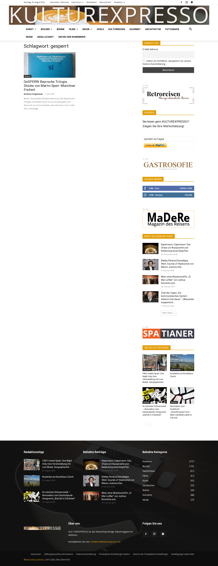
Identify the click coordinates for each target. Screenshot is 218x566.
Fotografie (172, 29)
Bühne (60, 29)
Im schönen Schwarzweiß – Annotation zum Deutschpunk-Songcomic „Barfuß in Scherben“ (58, 495)
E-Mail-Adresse (150, 49)
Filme (72, 29)
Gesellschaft (45, 36)
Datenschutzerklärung (86, 554)
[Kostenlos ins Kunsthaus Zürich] (182, 362)
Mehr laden (167, 312)
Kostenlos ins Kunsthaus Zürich (58, 477)
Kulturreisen (116, 29)
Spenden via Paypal (154, 138)
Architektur (153, 29)
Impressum (76, 2)
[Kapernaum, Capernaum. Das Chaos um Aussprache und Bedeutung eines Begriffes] (150, 248)
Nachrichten (176, 369)
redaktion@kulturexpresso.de (106, 541)
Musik (86, 29)
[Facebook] (181, 2)
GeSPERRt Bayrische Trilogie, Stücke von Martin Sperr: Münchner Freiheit (49, 86)
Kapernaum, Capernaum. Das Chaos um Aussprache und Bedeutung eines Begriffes (176, 247)
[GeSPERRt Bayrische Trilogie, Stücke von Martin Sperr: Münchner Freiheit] (49, 65)
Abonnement (105, 2)
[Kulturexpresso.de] (109, 15)
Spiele (100, 29)
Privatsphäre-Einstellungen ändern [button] (114, 554)
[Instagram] (186, 2)
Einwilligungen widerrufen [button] (182, 554)
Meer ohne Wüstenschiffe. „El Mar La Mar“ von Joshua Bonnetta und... (176, 279)
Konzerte (147, 369)
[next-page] (150, 425)
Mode (29, 36)
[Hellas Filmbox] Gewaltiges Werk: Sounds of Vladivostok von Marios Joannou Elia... (177, 263)
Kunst (30, 29)
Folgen (188, 195)
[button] (190, 29)
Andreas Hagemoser (33, 94)
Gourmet (135, 29)
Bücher (45, 29)
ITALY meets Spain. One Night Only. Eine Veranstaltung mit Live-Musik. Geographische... (57, 463)
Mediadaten (91, 2)
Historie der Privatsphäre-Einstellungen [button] (150, 554)
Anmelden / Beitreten (59, 2)
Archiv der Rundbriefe (72, 36)
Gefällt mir (186, 188)
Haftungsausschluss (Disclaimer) (58, 554)
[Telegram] (191, 2)
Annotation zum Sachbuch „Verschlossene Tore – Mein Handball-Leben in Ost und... (181, 412)
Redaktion (118, 2)
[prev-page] (145, 425)
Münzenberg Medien (35, 559)
